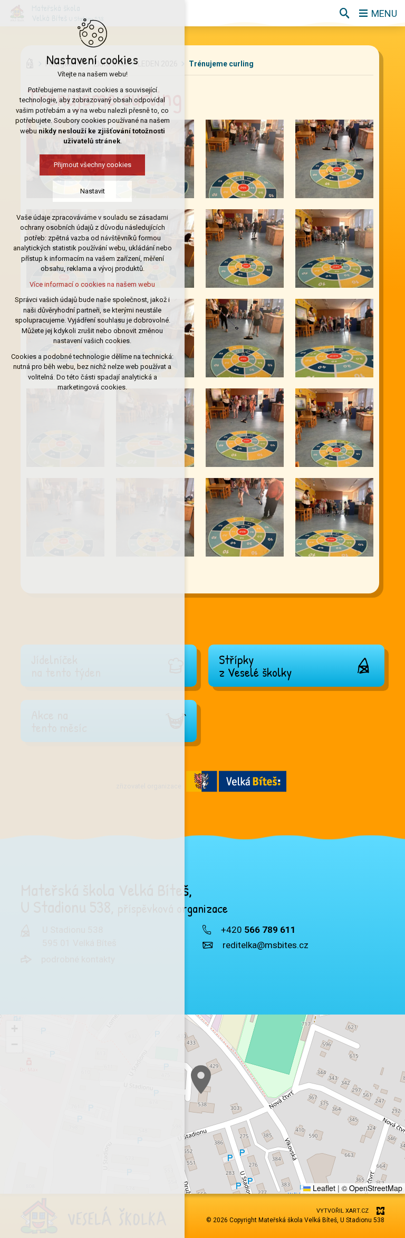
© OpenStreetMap (372, 1188)
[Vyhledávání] (344, 13)
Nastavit (92, 191)
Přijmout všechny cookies (92, 165)
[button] (201, 1080)
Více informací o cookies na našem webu (92, 284)
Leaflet (323, 1188)
